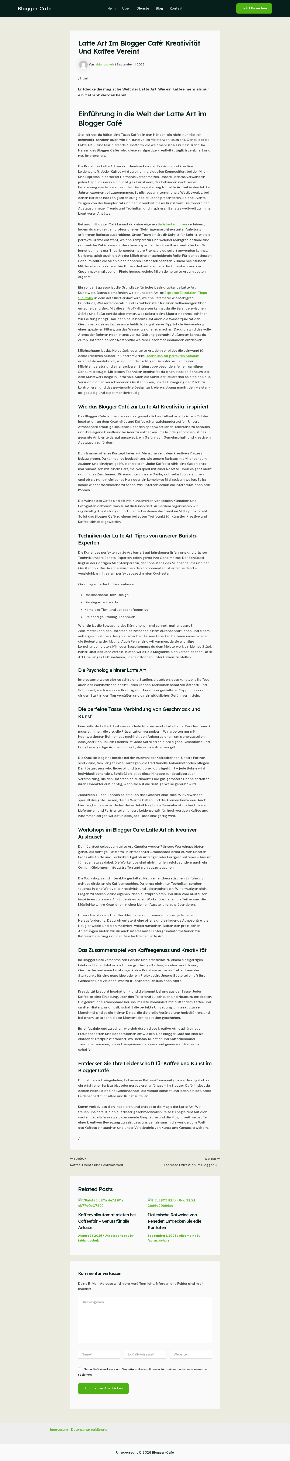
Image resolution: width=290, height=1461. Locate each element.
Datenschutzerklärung (89, 1429)
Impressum (59, 1429)
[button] (254, 8)
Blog (159, 8)
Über (126, 8)
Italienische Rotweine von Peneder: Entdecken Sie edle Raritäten (174, 1221)
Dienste (143, 8)
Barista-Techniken (172, 224)
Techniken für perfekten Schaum (172, 356)
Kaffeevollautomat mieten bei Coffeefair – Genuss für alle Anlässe (106, 1221)
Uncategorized (116, 1235)
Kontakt (176, 8)
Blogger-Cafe (34, 8)
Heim (111, 8)
